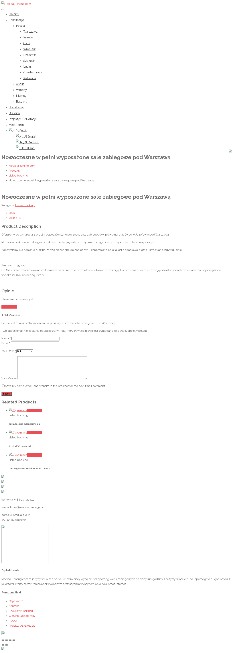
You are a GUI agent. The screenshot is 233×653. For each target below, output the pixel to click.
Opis (12, 213)
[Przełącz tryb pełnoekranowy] (10, 640)
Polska (20, 26)
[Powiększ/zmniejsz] (13, 640)
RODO (13, 620)
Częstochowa (32, 72)
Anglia (20, 84)
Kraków (28, 37)
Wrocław (29, 49)
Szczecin (29, 60)
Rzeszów (29, 55)
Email (5, 343)
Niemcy (21, 95)
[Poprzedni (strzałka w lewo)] (2, 645)
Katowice (29, 78)
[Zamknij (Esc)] (2, 640)
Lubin (27, 66)
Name (6, 338)
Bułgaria (21, 101)
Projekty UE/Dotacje (23, 119)
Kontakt (14, 606)
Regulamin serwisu (21, 611)
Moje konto (16, 125)
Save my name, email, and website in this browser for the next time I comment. (55, 386)
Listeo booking (25, 205)
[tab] (120, 213)
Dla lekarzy (16, 107)
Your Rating (8, 351)
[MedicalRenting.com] (16, 3)
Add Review (9, 307)
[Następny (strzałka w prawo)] (6, 645)
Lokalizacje (16, 20)
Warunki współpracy (22, 615)
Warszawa (30, 31)
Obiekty (14, 14)
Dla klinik (14, 113)
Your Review (9, 378)
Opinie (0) (15, 217)
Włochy (21, 90)
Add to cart (34, 410)
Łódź (26, 43)
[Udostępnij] (6, 640)
